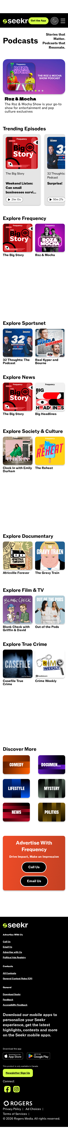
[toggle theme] (54, 21)
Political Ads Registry (14, 957)
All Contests (9, 973)
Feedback (8, 999)
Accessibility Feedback (15, 1004)
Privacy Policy (12, 1109)
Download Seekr (12, 994)
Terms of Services (15, 1114)
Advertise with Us (12, 952)
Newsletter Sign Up (18, 1073)
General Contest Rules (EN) (17, 978)
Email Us (34, 881)
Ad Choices (33, 1109)
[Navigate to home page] (15, 21)
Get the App (38, 20)
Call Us (34, 867)
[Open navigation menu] (62, 21)
